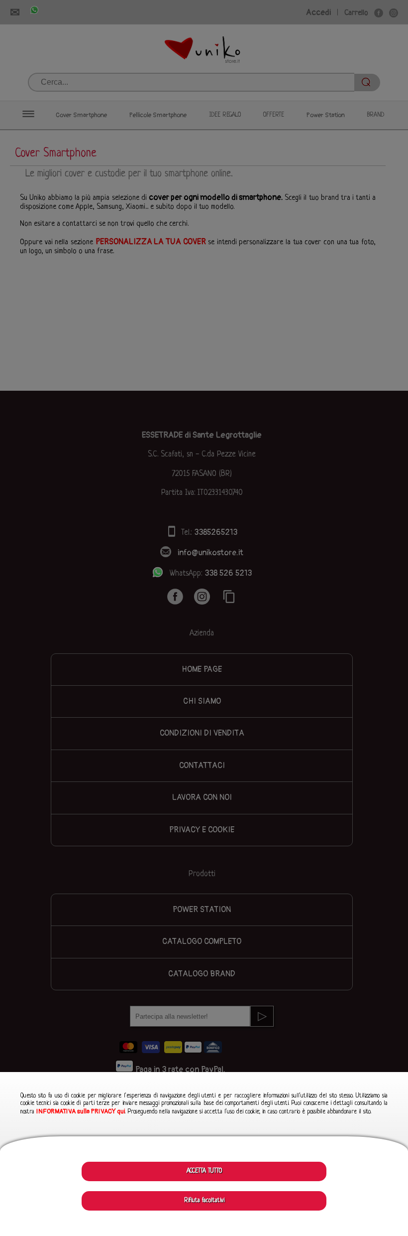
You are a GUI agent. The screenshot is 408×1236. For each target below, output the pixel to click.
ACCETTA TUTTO (204, 1171)
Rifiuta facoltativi (204, 1200)
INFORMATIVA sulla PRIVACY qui (80, 1111)
